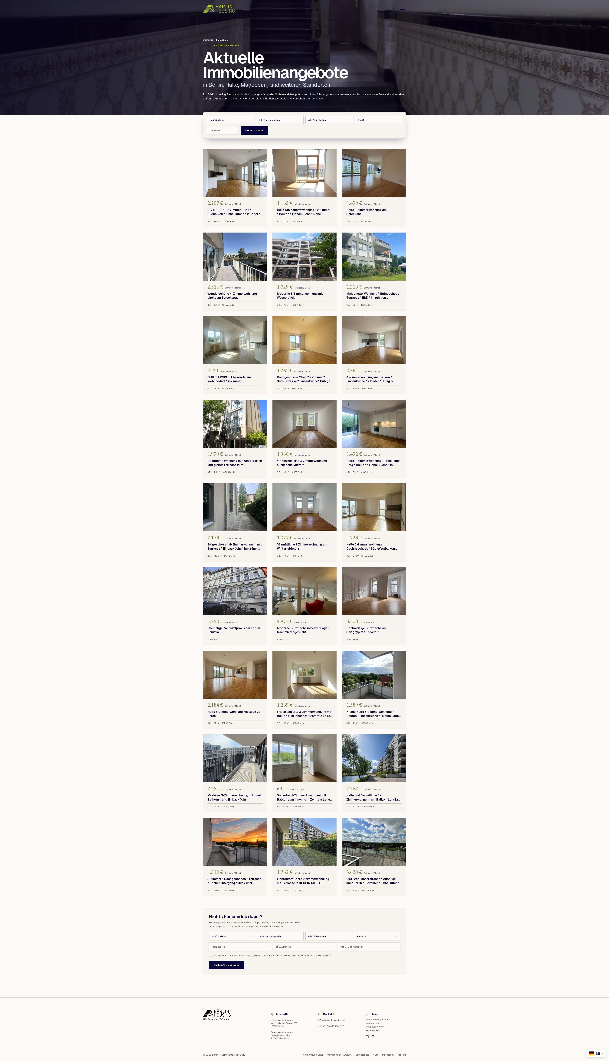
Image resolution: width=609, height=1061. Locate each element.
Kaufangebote (373, 1023)
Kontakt (401, 1055)
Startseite (208, 40)
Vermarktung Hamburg (339, 1055)
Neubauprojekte (375, 1026)
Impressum (388, 1055)
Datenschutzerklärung (239, 955)
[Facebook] (373, 1036)
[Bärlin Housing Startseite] (219, 8)
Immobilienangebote (377, 1019)
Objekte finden (254, 130)
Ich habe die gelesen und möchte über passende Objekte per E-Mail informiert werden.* (272, 955)
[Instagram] (367, 1036)
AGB (375, 1055)
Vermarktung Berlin (313, 1055)
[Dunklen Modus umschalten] (393, 8)
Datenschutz (362, 1055)
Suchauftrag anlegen (226, 965)
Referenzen (372, 1030)
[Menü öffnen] (402, 8)
